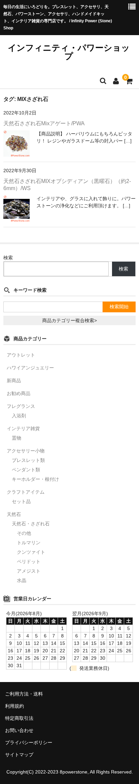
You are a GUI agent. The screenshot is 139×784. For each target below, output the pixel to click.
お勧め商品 (18, 393)
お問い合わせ (19, 730)
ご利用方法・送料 (24, 694)
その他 (24, 533)
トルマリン (28, 542)
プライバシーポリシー (28, 742)
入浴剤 (19, 415)
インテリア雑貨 (23, 428)
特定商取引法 (19, 718)
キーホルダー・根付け (35, 479)
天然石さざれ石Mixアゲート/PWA (44, 123)
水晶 (21, 580)
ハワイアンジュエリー (30, 367)
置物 (16, 438)
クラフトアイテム (26, 492)
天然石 (14, 514)
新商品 (14, 380)
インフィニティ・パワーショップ (69, 52)
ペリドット (28, 561)
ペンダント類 (26, 469)
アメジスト (28, 571)
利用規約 (14, 706)
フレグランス (21, 406)
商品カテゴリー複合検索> (69, 320)
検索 (8, 257)
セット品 (21, 501)
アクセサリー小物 (26, 450)
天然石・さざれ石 (31, 523)
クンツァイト (31, 552)
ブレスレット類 (28, 460)
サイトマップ (19, 754)
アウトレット (21, 355)
